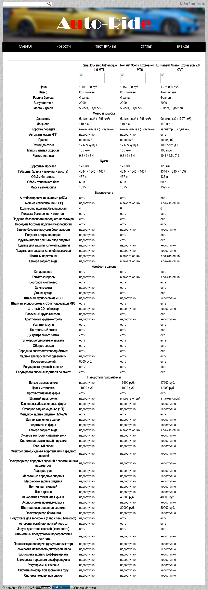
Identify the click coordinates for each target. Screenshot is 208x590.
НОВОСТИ (63, 46)
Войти (184, 4)
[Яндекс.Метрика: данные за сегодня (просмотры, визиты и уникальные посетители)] (83, 588)
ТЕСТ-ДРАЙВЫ (105, 46)
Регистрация (197, 4)
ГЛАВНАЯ (25, 46)
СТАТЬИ (146, 46)
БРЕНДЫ (183, 46)
